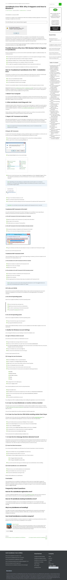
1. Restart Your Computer (55, 72)
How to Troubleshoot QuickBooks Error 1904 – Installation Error (54, 70)
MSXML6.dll (16, 309)
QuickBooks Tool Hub (30, 494)
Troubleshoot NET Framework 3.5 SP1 (54, 89)
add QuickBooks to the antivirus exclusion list (15, 407)
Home (7, 3)
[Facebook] (9, 531)
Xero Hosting (36, 565)
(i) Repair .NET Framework (55, 78)
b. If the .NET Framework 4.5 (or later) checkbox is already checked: (55, 86)
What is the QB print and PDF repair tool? (13, 563)
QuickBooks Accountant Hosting (40, 560)
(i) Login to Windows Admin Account (54, 107)
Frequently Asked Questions (54, 128)
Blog (49, 562)
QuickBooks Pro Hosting (38, 562)
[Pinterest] (10, 531)
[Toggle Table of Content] (59, 64)
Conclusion (53, 125)
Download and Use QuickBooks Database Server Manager (17, 565)
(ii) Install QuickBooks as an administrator (55, 124)
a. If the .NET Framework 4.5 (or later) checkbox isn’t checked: (55, 83)
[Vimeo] (7, 531)
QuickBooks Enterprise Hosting (40, 558)
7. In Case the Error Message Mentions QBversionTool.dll (54, 119)
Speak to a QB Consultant (55, 28)
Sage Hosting (36, 563)
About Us (50, 558)
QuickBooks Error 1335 (20, 88)
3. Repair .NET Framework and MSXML (54, 77)
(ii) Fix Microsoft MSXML (55, 98)
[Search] (60, 4)
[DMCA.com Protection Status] (53, 568)
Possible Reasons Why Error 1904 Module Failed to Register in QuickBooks (55, 66)
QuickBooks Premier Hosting (39, 556)
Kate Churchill (9, 10)
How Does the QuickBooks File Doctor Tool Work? (15, 557)
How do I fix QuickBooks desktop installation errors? (55, 133)
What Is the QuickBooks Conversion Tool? (13, 555)
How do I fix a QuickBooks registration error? (55, 130)
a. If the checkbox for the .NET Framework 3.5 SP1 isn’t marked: (55, 92)
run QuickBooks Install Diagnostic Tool (29, 107)
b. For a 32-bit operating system (55, 102)
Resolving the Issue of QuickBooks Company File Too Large (55, 40)
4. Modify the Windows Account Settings (55, 104)
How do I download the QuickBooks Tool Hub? (14, 559)
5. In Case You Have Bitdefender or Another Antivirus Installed (55, 112)
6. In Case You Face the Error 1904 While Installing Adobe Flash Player (55, 115)
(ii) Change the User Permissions (54, 109)
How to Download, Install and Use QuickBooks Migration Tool (17, 561)
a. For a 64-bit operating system (55, 100)
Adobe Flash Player (38, 417)
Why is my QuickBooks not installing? (55, 136)
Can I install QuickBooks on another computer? (55, 138)
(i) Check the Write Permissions (54, 122)
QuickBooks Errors (23, 10)
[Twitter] (6, 531)
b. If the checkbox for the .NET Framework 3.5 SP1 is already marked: (55, 95)
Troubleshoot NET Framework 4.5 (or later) (54, 80)
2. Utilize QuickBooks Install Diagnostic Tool (55, 74)
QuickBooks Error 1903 (29, 88)
